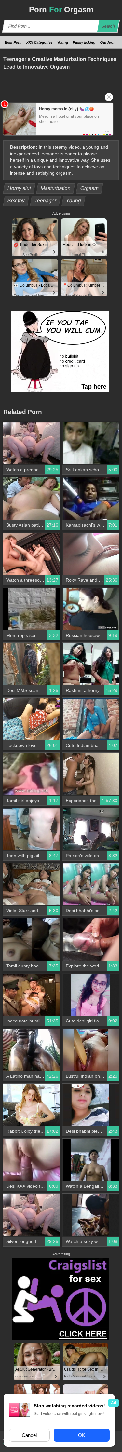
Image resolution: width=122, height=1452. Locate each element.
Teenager (45, 200)
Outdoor (107, 42)
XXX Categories (39, 42)
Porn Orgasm (61, 9)
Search (108, 26)
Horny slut (19, 188)
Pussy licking (84, 42)
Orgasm (89, 188)
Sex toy (16, 200)
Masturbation (55, 188)
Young (63, 42)
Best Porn (13, 42)
